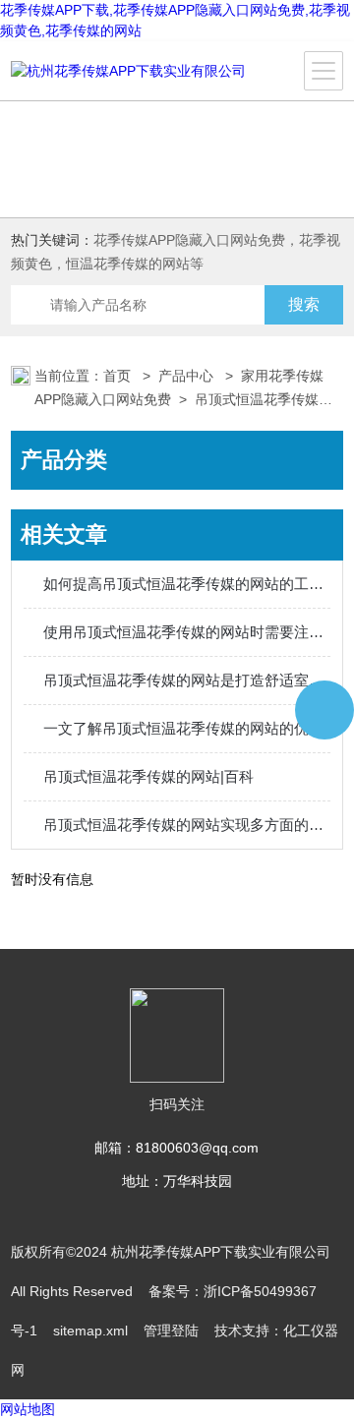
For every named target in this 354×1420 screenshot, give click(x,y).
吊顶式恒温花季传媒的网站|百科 (148, 776)
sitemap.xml (90, 1330)
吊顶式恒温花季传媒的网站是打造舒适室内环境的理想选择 (186, 680)
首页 (119, 376)
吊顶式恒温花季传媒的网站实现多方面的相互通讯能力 (186, 824)
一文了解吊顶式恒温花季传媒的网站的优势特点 (186, 728)
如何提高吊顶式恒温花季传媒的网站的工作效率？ (186, 583)
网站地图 (27, 1409)
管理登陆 (171, 1330)
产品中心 (187, 376)
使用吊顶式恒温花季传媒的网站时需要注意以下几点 (186, 631)
